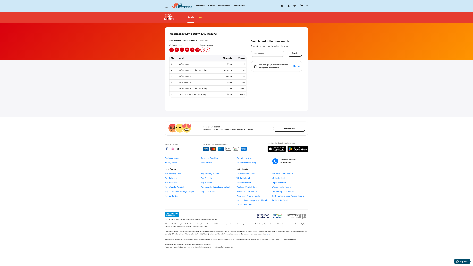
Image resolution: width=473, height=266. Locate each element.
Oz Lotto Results (279, 178)
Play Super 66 (206, 183)
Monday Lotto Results (281, 187)
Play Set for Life (171, 196)
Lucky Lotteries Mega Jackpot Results (252, 200)
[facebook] (167, 148)
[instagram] (172, 148)
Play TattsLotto (171, 178)
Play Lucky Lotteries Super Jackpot (215, 187)
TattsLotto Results (243, 178)
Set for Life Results (244, 205)
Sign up (296, 66)
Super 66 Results (279, 183)
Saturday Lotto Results (245, 174)
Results (190, 17)
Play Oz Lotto (206, 178)
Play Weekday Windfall (174, 187)
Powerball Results (243, 183)
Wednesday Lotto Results (283, 192)
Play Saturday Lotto (173, 174)
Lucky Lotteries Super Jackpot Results (288, 196)
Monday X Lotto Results (246, 192)
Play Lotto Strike (207, 192)
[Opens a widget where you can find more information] (462, 262)
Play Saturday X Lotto (210, 174)
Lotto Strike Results (280, 200)
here (267, 234)
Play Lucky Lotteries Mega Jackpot (179, 192)
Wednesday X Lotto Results (248, 196)
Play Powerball (171, 183)
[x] (178, 148)
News (200, 17)
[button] (166, 6)
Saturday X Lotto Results (282, 174)
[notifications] (281, 6)
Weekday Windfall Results (247, 187)
